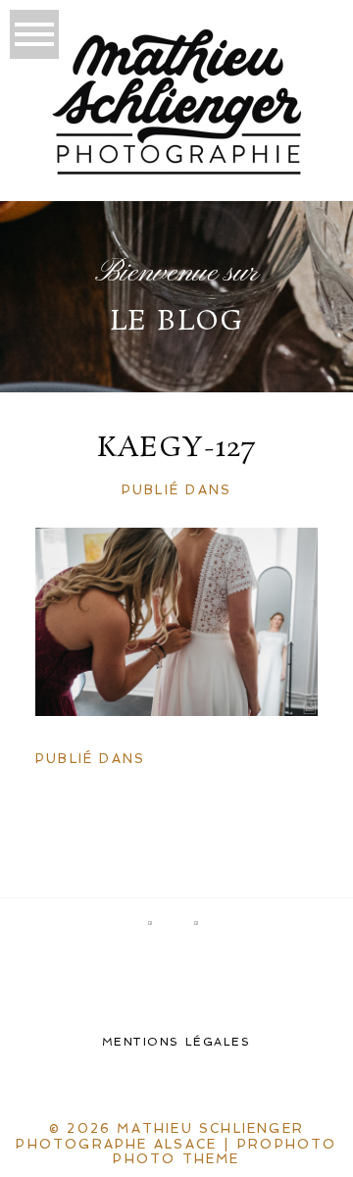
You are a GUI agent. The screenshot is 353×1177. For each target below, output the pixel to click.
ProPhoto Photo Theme (224, 1152)
